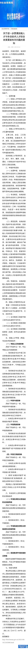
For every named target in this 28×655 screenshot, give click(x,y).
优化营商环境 (5, 28)
